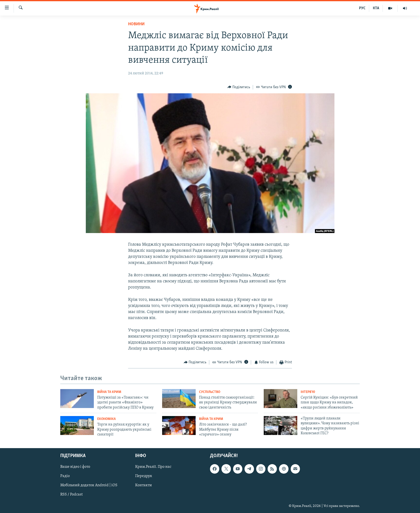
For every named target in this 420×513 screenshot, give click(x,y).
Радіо (65, 476)
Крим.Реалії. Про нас (153, 467)
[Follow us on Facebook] (214, 469)
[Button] (239, 87)
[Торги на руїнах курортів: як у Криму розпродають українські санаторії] (77, 425)
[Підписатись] (295, 469)
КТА (376, 8)
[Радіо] (405, 8)
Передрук (143, 476)
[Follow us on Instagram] (260, 469)
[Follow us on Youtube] (237, 469)
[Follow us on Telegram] (249, 469)
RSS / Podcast (71, 495)
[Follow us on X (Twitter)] (226, 469)
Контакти (143, 485)
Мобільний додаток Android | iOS (88, 485)
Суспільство (209, 392)
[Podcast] (283, 469)
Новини (136, 24)
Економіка (106, 419)
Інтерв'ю (308, 392)
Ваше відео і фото (75, 467)
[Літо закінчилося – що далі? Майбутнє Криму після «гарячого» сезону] (179, 425)
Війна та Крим (109, 392)
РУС (362, 8)
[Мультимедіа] (390, 8)
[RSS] (272, 469)
